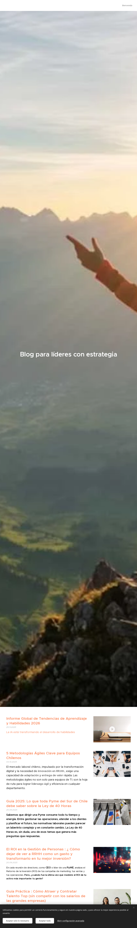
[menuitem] (127, 5)
